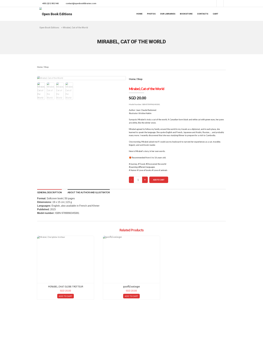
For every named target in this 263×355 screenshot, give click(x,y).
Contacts (202, 14)
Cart (215, 14)
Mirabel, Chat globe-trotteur (65, 286)
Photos (151, 14)
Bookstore (186, 14)
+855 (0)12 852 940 (50, 3)
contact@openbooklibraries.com (81, 3)
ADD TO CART (65, 296)
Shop (46, 67)
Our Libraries (167, 14)
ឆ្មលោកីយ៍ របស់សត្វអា (131, 286)
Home (139, 14)
